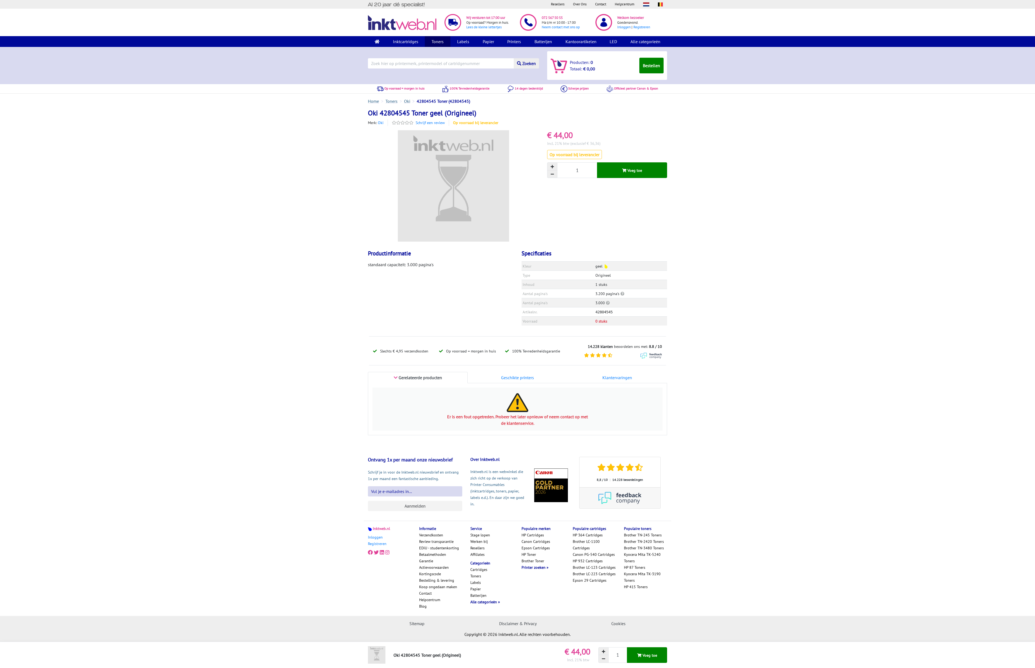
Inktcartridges (405, 41)
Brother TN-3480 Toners (644, 548)
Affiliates (477, 554)
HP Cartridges (533, 535)
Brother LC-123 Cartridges (594, 567)
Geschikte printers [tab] (517, 377)
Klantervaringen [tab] (617, 377)
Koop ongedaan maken (438, 586)
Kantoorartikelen (580, 41)
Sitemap (417, 623)
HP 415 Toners (636, 586)
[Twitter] (376, 552)
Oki (381, 122)
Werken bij (479, 541)
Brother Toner (533, 561)
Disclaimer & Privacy (518, 623)
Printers (514, 41)
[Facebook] (370, 552)
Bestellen (651, 65)
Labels (463, 41)
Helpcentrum (624, 4)
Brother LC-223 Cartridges (594, 573)
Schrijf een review (430, 122)
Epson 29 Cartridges (589, 580)
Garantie (426, 561)
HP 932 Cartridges (588, 561)
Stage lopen (480, 535)
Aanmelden (415, 506)
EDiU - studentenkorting (439, 548)
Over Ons (579, 4)
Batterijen (543, 41)
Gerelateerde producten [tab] (420, 377)
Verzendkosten (431, 535)
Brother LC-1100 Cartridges (586, 544)
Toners (438, 41)
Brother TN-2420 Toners (644, 541)
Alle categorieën (645, 41)
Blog (423, 606)
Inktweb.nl (381, 528)
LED (613, 41)
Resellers (557, 4)
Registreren (641, 27)
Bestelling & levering (436, 580)
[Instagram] (387, 552)
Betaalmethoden (432, 554)
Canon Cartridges (536, 541)
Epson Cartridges (536, 548)
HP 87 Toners (634, 567)
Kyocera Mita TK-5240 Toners (642, 557)
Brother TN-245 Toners (643, 535)
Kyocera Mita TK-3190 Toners (642, 577)
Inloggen (624, 27)
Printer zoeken (534, 567)
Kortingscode (430, 573)
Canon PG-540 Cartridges (594, 554)
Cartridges (478, 569)
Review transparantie (436, 541)
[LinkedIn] (382, 552)
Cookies (618, 623)
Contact (600, 4)
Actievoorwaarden (434, 567)
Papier (488, 41)
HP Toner (529, 554)
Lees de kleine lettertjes (484, 27)
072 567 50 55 (552, 17)
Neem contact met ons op (561, 27)
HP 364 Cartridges (588, 535)
